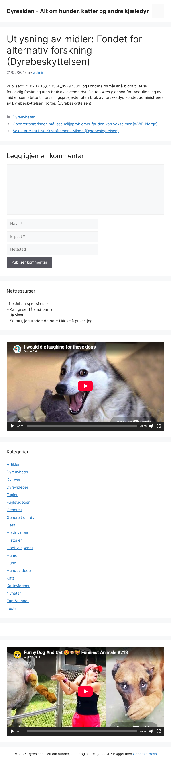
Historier (14, 540)
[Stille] (151, 426)
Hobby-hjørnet (20, 548)
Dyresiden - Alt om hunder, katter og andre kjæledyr (78, 11)
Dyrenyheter (24, 117)
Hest (11, 525)
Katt (10, 578)
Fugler (12, 495)
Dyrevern (15, 479)
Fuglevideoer (18, 502)
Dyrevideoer (17, 487)
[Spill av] (12, 426)
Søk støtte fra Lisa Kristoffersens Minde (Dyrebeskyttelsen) (66, 131)
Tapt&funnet (18, 601)
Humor (13, 555)
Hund (11, 563)
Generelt (14, 510)
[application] (85, 386)
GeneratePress (145, 754)
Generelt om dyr (21, 517)
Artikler (13, 464)
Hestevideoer (19, 532)
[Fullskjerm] (158, 426)
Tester (12, 608)
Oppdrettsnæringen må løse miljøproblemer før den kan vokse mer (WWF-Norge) (85, 124)
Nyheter (14, 593)
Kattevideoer (18, 586)
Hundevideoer (19, 570)
